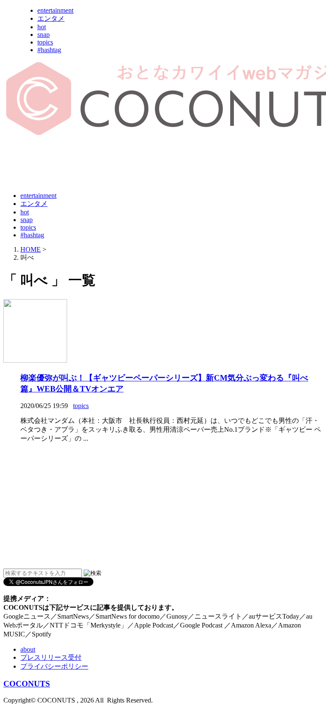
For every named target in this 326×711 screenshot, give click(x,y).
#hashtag (49, 49)
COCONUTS (26, 683)
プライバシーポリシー (54, 666)
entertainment (55, 10)
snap (43, 34)
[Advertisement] (157, 164)
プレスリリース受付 (51, 657)
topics (45, 42)
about (27, 649)
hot (41, 27)
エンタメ (51, 18)
